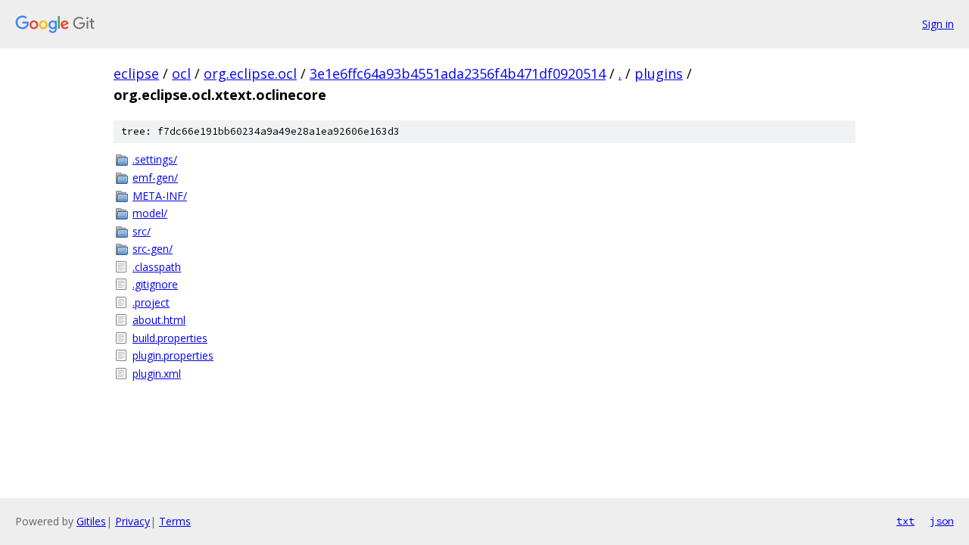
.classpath (156, 267)
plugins (658, 73)
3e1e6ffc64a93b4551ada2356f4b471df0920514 (458, 73)
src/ (141, 231)
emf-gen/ (155, 177)
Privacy (132, 521)
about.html (158, 320)
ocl (181, 73)
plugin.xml (156, 373)
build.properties (169, 338)
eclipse (136, 73)
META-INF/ (159, 195)
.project (151, 302)
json (942, 521)
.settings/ (154, 159)
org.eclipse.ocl (250, 73)
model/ (149, 213)
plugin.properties (172, 355)
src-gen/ (152, 248)
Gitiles (91, 521)
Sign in (938, 24)
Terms (175, 521)
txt (905, 521)
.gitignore (155, 284)
